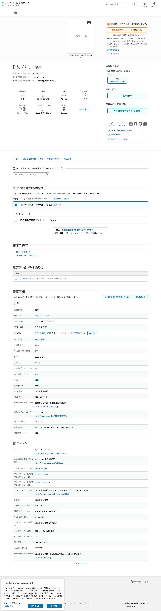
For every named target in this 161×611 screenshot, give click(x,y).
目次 (17, 158)
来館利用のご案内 (60, 198)
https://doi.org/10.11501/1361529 (49, 453)
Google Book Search (25, 255)
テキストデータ (41, 474)
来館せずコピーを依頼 (117, 81)
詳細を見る (84, 109)
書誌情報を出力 (116, 134)
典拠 (90, 333)
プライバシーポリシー (68, 603)
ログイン (154, 6)
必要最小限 (35, 606)
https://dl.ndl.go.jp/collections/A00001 (52, 493)
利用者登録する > (113, 50)
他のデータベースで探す (120, 139)
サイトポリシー (85, 603)
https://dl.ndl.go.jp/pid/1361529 (49, 462)
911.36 (38, 379)
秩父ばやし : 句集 (42, 315)
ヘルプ (144, 6)
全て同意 (54, 606)
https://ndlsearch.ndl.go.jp (46, 406)
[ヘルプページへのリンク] (80, 57)
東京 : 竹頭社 (40, 339)
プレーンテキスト (26, 278)
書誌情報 (67, 158)
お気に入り (112, 125)
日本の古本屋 (22, 251)
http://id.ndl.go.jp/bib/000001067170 (51, 415)
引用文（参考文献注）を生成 (121, 130)
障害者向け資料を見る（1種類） (127, 110)
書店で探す (127, 95)
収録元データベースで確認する (128, 30)
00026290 (79, 333)
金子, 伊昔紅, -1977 (43, 333)
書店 (41, 158)
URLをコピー (121, 125)
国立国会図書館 (29, 158)
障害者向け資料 (53, 158)
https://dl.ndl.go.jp (43, 557)
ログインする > (113, 53)
